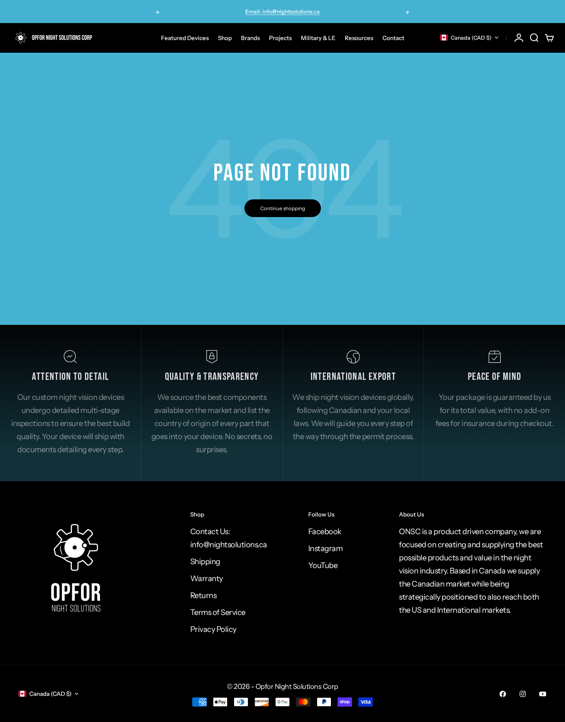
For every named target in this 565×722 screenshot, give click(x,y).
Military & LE (318, 37)
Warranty (206, 578)
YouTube (323, 565)
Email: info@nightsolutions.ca (282, 11)
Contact (393, 37)
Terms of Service (218, 612)
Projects (280, 37)
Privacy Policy (213, 629)
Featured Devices (185, 37)
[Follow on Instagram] (523, 694)
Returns (203, 595)
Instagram (325, 548)
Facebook (325, 531)
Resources (359, 37)
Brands (250, 37)
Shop (225, 37)
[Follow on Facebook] (503, 694)
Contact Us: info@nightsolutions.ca (228, 538)
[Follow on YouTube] (543, 694)
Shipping (205, 561)
